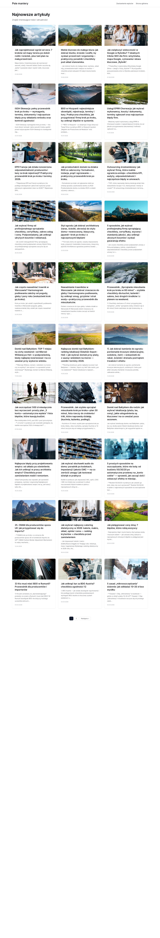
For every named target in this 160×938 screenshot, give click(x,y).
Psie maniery (20, 3)
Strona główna (142, 3)
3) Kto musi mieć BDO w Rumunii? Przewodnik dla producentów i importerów (32, 586)
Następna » (85, 618)
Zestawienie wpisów (124, 3)
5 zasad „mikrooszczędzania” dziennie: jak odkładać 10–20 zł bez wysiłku (125, 586)
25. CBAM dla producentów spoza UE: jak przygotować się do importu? (33, 528)
